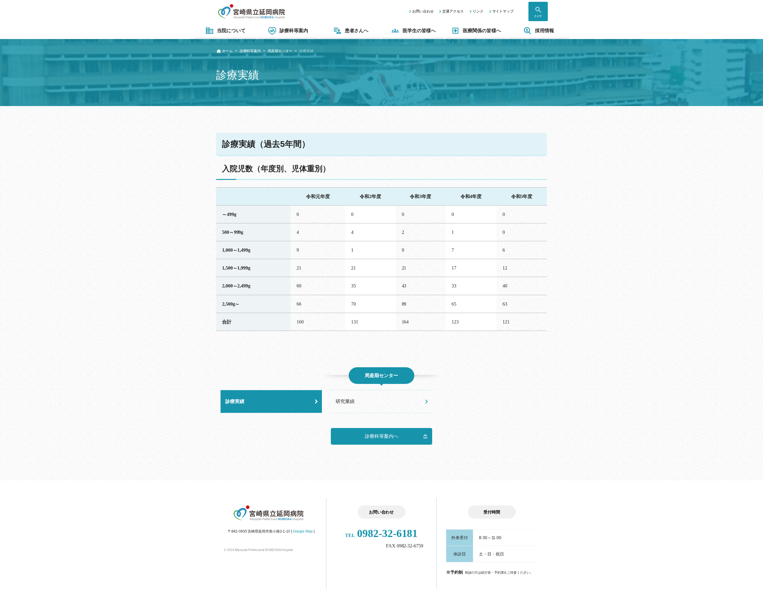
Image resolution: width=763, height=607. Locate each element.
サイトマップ (503, 11)
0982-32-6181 (381, 533)
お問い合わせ (422, 11)
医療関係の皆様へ (482, 30)
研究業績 (345, 401)
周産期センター (280, 51)
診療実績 (234, 401)
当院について (231, 30)
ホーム (227, 51)
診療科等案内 (294, 30)
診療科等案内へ (381, 436)
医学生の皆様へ (419, 30)
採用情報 (544, 30)
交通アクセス (452, 11)
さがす (538, 16)
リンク (478, 11)
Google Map (303, 531)
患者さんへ (357, 30)
